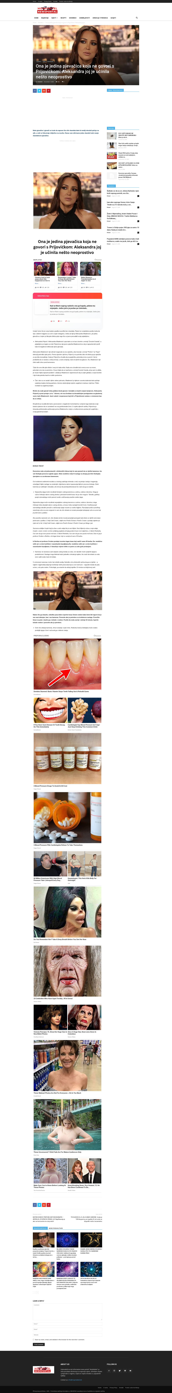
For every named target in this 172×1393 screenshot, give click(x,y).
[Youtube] (130, 1371)
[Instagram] (114, 1371)
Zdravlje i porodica (100, 18)
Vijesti (53, 18)
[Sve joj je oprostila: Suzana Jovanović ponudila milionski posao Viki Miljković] (112, 175)
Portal (108, 196)
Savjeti (113, 18)
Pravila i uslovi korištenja (65, 1)
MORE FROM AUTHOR (56, 1228)
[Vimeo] (125, 1371)
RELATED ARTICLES (40, 1228)
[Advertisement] (67, 113)
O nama (40, 1)
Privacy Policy (47, 1)
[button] (136, 18)
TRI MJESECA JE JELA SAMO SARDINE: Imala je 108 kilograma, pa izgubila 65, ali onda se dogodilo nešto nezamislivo (86, 1219)
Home (34, 1)
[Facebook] (109, 1371)
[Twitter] (120, 1371)
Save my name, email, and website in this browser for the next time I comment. (60, 1339)
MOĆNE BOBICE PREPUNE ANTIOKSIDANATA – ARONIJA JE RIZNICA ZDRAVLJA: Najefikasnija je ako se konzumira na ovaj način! (49, 1219)
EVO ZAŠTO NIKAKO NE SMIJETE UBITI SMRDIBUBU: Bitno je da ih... (127, 135)
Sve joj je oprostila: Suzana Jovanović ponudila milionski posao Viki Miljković (128, 175)
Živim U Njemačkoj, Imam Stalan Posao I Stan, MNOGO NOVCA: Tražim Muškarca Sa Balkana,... (122, 216)
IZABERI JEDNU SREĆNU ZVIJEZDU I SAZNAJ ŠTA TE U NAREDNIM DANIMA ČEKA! (91, 1251)
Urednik (40, 81)
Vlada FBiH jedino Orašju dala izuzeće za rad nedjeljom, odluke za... (128, 155)
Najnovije (45, 18)
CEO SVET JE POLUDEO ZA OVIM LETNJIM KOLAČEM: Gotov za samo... (128, 165)
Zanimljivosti (84, 18)
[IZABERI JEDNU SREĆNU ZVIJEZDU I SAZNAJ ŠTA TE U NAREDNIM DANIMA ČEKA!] (91, 1239)
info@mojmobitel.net (75, 1380)
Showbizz (72, 18)
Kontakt (55, 1)
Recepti (63, 18)
